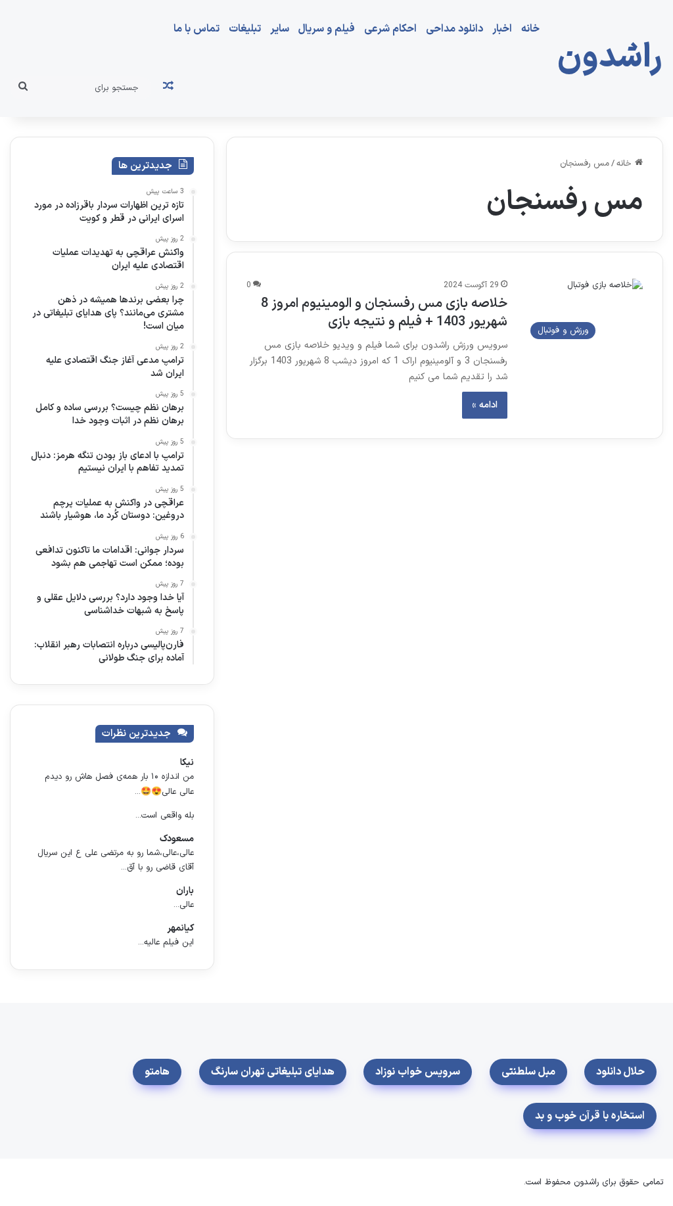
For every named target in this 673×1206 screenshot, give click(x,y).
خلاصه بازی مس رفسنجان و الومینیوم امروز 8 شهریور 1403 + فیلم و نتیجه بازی (384, 313)
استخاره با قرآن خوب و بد (590, 1116)
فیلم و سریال (326, 29)
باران (185, 891)
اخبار (502, 29)
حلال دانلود (620, 1072)
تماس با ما (197, 29)
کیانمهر (180, 928)
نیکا (187, 763)
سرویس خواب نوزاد (417, 1072)
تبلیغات (245, 29)
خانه (530, 29)
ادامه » (485, 405)
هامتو (157, 1072)
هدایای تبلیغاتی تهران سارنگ (273, 1072)
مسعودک (177, 839)
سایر (279, 29)
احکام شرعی (390, 29)
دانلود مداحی (454, 29)
